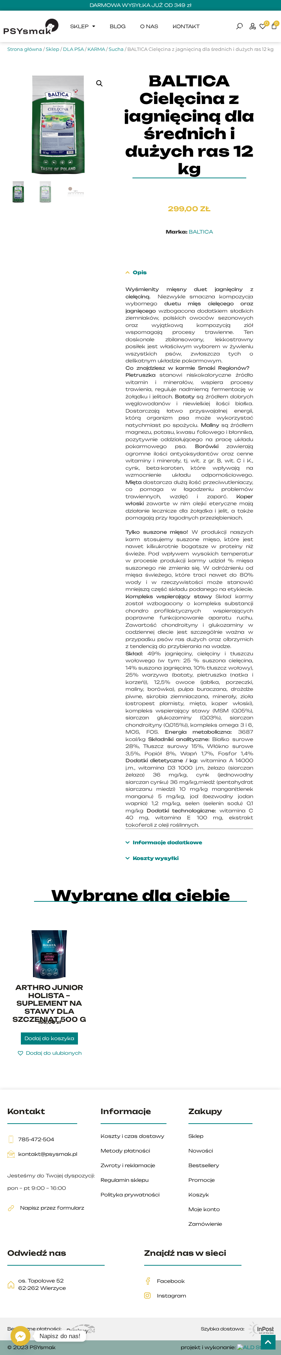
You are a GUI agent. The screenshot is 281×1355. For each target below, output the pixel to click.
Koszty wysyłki (155, 858)
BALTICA (201, 232)
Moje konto (204, 1209)
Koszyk (198, 1195)
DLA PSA (73, 49)
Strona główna (24, 49)
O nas (149, 26)
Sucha (116, 49)
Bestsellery (203, 1165)
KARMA (96, 49)
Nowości (200, 1151)
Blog (117, 26)
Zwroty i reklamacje (128, 1165)
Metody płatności (125, 1151)
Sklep (79, 26)
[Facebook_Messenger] (20, 1336)
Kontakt (186, 26)
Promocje (201, 1180)
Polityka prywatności (130, 1195)
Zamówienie (205, 1224)
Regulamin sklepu (125, 1180)
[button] (99, 83)
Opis (139, 272)
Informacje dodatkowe (167, 842)
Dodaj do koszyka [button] (49, 1038)
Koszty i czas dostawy (132, 1136)
